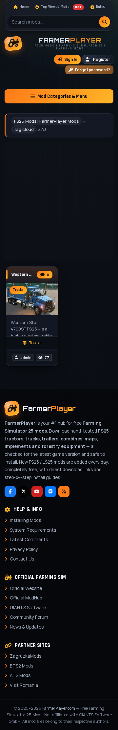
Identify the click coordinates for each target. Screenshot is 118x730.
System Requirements (33, 530)
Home (24, 7)
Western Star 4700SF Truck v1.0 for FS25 (22, 274)
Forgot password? (92, 70)
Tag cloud (24, 129)
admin (25, 358)
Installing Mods (25, 520)
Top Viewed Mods (61, 7)
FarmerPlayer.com (58, 708)
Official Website (26, 588)
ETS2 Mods (21, 666)
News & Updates (27, 627)
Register (101, 59)
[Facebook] (10, 491)
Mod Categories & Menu (62, 96)
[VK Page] (50, 491)
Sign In (70, 59)
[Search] (104, 21)
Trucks (35, 343)
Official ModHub (26, 598)
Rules (100, 7)
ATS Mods (20, 675)
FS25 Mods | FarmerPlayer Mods (46, 121)
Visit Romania (24, 685)
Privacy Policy (24, 549)
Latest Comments (29, 540)
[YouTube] (37, 491)
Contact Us (22, 559)
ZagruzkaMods (25, 656)
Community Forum (29, 617)
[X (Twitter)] (23, 491)
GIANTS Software (28, 608)
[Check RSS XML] (63, 491)
